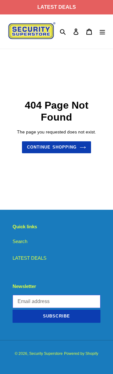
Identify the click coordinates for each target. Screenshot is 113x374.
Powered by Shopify (81, 353)
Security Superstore (46, 353)
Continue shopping (52, 147)
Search (20, 241)
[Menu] (102, 31)
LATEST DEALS (29, 258)
